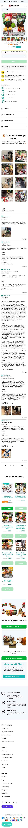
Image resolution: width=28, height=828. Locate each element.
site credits (20, 814)
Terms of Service (5, 796)
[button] (14, 45)
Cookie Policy (4, 793)
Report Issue (4, 764)
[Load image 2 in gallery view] (8, 39)
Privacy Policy (4, 790)
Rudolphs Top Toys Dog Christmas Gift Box (7, 554)
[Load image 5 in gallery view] (23, 39)
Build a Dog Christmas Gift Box (7, 497)
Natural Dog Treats (6, 735)
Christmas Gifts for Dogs (7, 741)
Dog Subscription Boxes (7, 731)
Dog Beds (3, 738)
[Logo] (14, 5)
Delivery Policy (5, 786)
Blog (2, 780)
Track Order (4, 760)
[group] (14, 209)
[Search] (2, 10)
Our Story (3, 776)
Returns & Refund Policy (7, 783)
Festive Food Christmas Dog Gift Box (7, 527)
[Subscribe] (23, 676)
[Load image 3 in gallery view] (13, 39)
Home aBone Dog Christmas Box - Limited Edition (21, 527)
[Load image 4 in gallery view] (18, 39)
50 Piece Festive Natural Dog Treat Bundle (21, 554)
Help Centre (4, 751)
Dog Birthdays (5, 728)
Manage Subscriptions (7, 754)
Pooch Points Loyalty (6, 757)
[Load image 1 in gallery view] (3, 39)
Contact (3, 767)
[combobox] (14, 10)
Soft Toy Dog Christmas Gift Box (7, 581)
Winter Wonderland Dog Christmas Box (20, 497)
